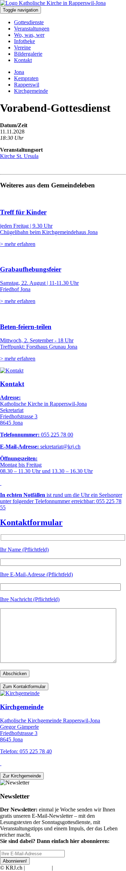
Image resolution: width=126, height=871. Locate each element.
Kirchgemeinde (31, 91)
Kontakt (23, 60)
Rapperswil (26, 85)
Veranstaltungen (31, 29)
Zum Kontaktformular (24, 686)
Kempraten (26, 78)
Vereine (22, 47)
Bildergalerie (28, 54)
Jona (19, 72)
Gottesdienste (29, 22)
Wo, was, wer (29, 35)
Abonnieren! (15, 861)
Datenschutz (68, 868)
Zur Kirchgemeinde (22, 776)
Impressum (38, 868)
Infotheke (24, 41)
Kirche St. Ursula (19, 156)
